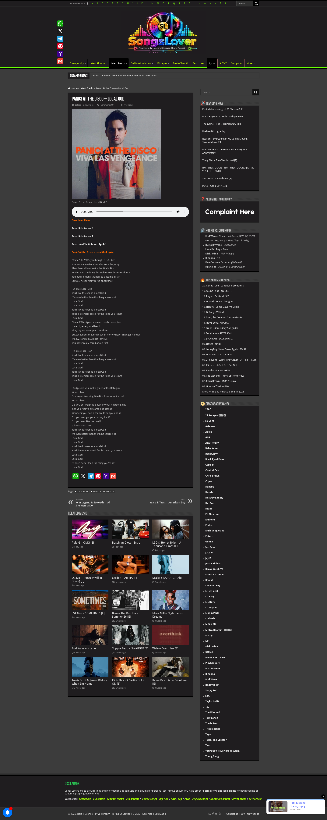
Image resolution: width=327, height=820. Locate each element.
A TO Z (223, 63)
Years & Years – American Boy (167, 501)
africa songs (239, 798)
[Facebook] (213, 813)
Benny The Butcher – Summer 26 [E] (125, 615)
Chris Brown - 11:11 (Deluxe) (221, 381)
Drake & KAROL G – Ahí (167, 578)
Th (92, 75)
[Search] (256, 3)
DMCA (136, 813)
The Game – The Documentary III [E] (222, 123)
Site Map (159, 813)
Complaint (236, 63)
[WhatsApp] (60, 23)
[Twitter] (216, 813)
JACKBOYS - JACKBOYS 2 (219, 338)
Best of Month (180, 63)
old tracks (98, 798)
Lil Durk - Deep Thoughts (219, 301)
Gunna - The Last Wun (218, 386)
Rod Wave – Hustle (84, 648)
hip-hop (163, 798)
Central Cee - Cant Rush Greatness (225, 285)
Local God (82, 491)
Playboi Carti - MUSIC (217, 296)
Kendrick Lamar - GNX (218, 370)
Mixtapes (162, 63)
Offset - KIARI (213, 344)
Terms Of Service (121, 813)
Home (74, 88)
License (89, 813)
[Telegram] (60, 38)
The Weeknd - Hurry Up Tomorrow (225, 375)
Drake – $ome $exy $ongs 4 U (222, 328)
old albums (132, 798)
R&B (173, 798)
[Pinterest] (60, 46)
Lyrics (212, 63)
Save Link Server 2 (82, 236)
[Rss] (209, 813)
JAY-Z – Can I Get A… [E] (215, 185)
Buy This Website (250, 813)
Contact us (232, 813)
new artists (254, 798)
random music (115, 798)
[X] (60, 31)
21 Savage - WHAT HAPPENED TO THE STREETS (231, 359)
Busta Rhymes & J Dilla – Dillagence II (222, 116)
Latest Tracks (118, 63)
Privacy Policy (102, 813)
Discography (77, 63)
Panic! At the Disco (103, 491)
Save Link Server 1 (82, 228)
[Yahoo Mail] (60, 54)
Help (79, 813)
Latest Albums (97, 63)
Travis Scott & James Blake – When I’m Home (89, 682)
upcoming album (220, 798)
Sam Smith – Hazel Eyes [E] (217, 178)
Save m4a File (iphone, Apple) (89, 244)
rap (180, 798)
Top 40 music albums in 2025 (228, 391)
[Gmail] (60, 61)
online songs (149, 798)
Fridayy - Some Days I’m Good (222, 306)
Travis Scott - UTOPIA (217, 322)
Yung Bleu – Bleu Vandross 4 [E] (219, 160)
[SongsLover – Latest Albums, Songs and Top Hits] (163, 31)
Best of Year (199, 63)
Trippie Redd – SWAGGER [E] (130, 648)
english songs (200, 798)
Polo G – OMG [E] (83, 542)
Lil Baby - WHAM (215, 312)
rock (187, 798)
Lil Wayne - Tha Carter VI (219, 354)
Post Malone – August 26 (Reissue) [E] (222, 109)
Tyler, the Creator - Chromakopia (224, 317)
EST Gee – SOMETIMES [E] (88, 613)
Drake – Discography (213, 131)
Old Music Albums (141, 63)
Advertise (147, 813)
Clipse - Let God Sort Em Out (221, 365)
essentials (84, 798)
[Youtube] (220, 813)
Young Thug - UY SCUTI (218, 290)
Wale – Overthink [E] (165, 648)
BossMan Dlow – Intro (126, 542)
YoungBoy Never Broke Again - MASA (226, 349)
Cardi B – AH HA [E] (124, 578)
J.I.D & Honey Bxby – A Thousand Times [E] (166, 544)
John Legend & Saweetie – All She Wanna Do (93, 503)
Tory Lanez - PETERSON (218, 333)
